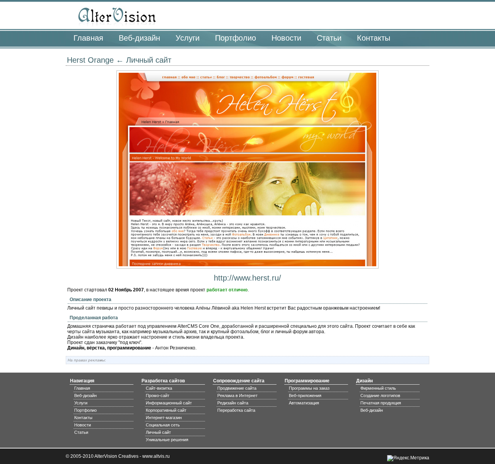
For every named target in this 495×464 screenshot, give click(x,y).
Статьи (329, 38)
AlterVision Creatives (116, 456)
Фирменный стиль (378, 388)
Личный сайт (148, 60)
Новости (286, 38)
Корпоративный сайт (166, 410)
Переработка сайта (236, 410)
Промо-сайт (157, 395)
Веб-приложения (305, 395)
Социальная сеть (163, 425)
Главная (88, 38)
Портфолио (235, 38)
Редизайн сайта (232, 403)
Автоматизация (304, 403)
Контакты (373, 38)
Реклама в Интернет (237, 395)
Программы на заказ (309, 388)
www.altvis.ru (156, 456)
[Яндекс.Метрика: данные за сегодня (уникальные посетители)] (408, 458)
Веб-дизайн (139, 38)
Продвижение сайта (236, 388)
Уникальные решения (167, 439)
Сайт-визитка (159, 388)
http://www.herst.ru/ (247, 278)
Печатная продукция (380, 403)
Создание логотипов (380, 395)
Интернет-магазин (164, 417)
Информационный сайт (169, 403)
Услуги (188, 38)
